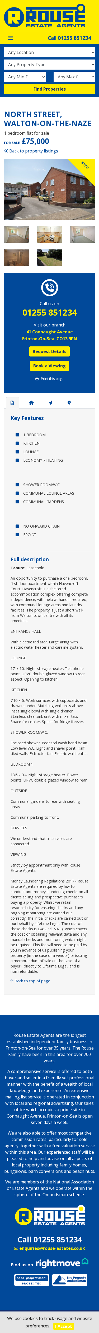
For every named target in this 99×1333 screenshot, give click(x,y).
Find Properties (50, 89)
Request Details (49, 351)
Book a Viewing (49, 366)
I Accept (63, 1326)
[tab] (12, 403)
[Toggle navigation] (10, 38)
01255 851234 (49, 312)
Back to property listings (33, 151)
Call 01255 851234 (69, 37)
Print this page (52, 378)
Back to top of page (31, 980)
